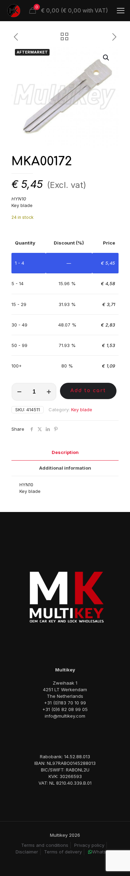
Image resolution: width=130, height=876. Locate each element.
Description (65, 452)
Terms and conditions (44, 845)
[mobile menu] (121, 10)
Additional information (65, 468)
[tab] (65, 452)
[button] (106, 58)
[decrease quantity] (19, 392)
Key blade (81, 409)
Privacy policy (89, 845)
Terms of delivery (63, 851)
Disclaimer (27, 851)
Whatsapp (103, 851)
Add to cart (88, 390)
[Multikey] (14, 10)
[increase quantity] (49, 392)
